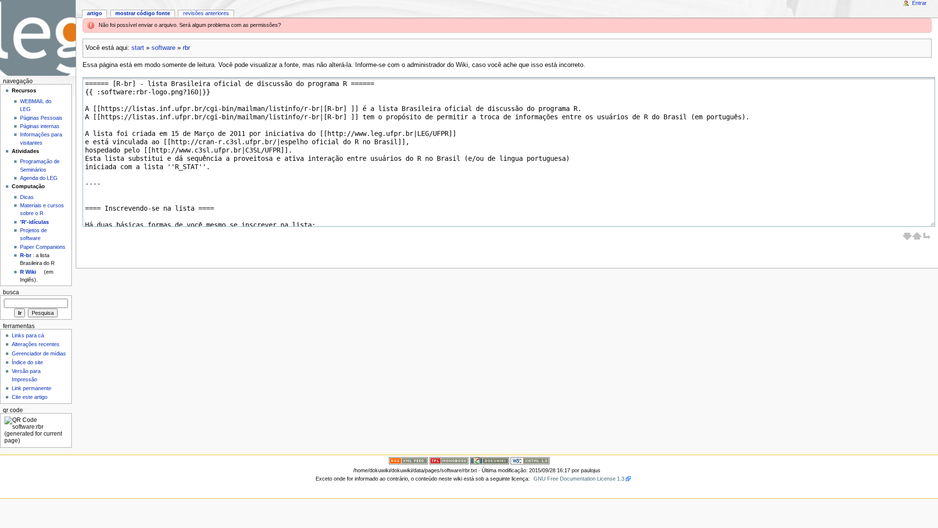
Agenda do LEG (39, 178)
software (163, 47)
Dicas (27, 197)
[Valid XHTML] (530, 460)
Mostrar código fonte (142, 13)
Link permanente (31, 388)
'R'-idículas (34, 222)
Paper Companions (42, 247)
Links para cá (28, 335)
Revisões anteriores (206, 13)
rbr (186, 47)
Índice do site (27, 362)
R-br (25, 255)
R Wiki (28, 272)
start (137, 47)
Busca (11, 292)
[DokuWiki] (489, 460)
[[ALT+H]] (38, 38)
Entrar (919, 3)
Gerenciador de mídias (39, 353)
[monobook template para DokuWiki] (449, 460)
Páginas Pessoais (41, 118)
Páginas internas (40, 126)
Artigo (94, 13)
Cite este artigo (29, 397)
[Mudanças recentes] (408, 460)
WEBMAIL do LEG (35, 105)
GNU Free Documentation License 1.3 (578, 479)
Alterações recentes (36, 344)
